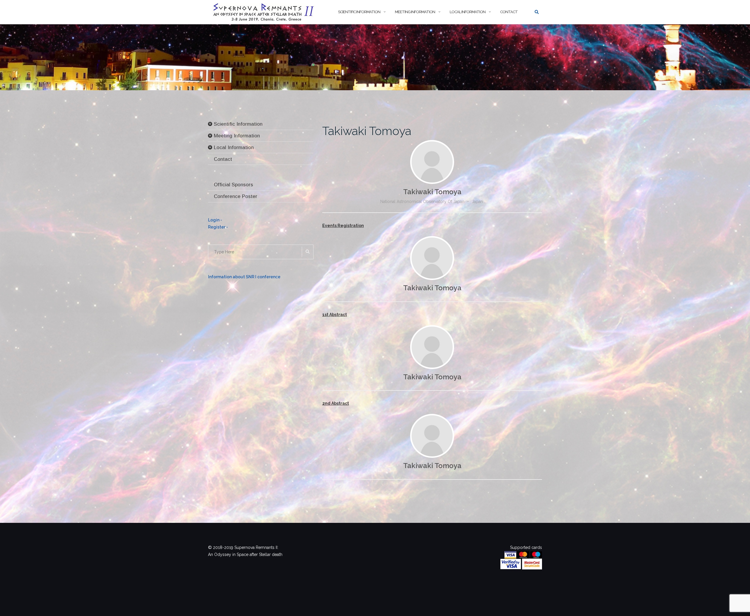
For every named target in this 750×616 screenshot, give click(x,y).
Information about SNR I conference (244, 276)
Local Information (467, 12)
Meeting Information (415, 12)
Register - (218, 227)
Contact (509, 12)
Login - (215, 220)
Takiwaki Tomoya (366, 131)
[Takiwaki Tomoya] (432, 162)
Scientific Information (359, 12)
